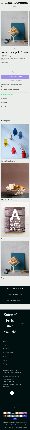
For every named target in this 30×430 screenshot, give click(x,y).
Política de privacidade (10, 424)
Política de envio (9, 427)
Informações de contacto (21, 427)
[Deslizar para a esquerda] (11, 48)
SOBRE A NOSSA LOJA (14, 288)
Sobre (5, 356)
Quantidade (4, 62)
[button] (2, 3)
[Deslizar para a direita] (18, 48)
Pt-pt (15, 6)
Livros (3, 239)
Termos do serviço (22, 424)
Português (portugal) (14, 407)
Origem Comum (11, 422)
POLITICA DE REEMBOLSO (14, 300)
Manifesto (6, 349)
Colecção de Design (8, 161)
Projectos (6, 345)
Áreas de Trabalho (8, 352)
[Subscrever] (25, 324)
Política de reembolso (21, 422)
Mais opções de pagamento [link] (15, 80)
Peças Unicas (6, 278)
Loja (4, 341)
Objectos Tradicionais (9, 200)
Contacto (6, 360)
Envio (11, 58)
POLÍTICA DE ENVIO (14, 294)
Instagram (6, 364)
